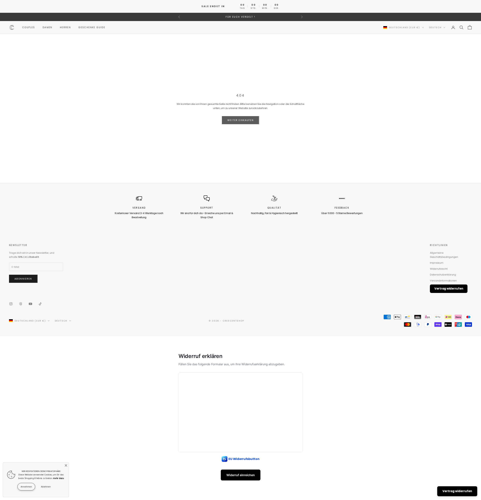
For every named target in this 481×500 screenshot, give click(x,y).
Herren (65, 27)
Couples (28, 27)
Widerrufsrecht (438, 269)
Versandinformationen (443, 280)
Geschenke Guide (91, 27)
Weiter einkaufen (240, 120)
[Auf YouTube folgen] (30, 304)
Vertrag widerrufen (448, 288)
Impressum (436, 263)
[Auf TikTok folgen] (40, 304)
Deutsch (435, 27)
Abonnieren (23, 278)
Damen (47, 27)
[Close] (66, 465)
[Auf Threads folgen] (21, 304)
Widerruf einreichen (240, 475)
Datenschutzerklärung (443, 274)
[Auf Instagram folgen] (11, 304)
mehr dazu (58, 478)
